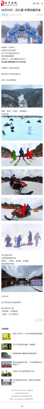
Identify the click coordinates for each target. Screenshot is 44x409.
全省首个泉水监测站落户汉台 (24, 371)
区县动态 (5, 15)
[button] (36, 3)
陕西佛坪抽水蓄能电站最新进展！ (25, 353)
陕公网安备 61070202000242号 (22, 396)
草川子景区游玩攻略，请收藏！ (24, 344)
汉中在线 (23, 390)
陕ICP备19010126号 (22, 393)
